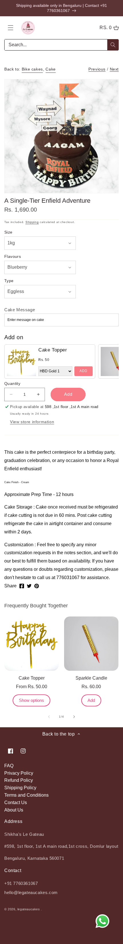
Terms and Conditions (26, 795)
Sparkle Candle (91, 678)
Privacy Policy (18, 773)
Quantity (12, 383)
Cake (50, 69)
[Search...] (113, 45)
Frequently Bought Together (36, 605)
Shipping (32, 222)
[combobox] (61, 45)
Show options (31, 700)
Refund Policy (18, 780)
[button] (10, 27)
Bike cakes (32, 69)
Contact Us (15, 802)
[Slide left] (49, 716)
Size (8, 232)
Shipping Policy (20, 787)
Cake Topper (52, 350)
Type (9, 281)
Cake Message (19, 309)
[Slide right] (74, 716)
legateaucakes (28, 909)
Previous (97, 69)
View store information (32, 421)
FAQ (8, 765)
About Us (13, 810)
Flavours (12, 256)
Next (114, 69)
